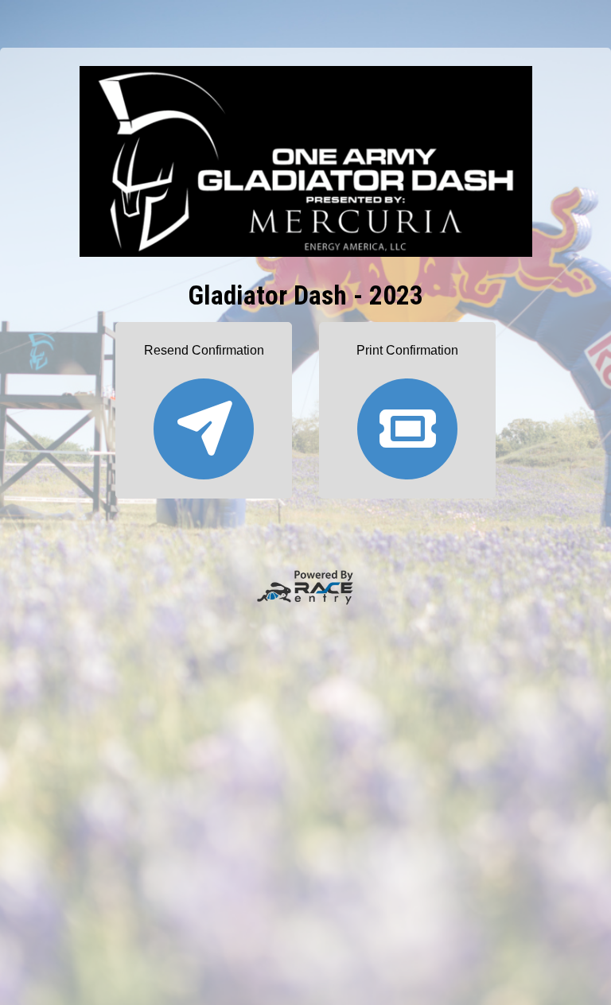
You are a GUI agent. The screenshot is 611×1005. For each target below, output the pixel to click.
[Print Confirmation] (407, 421)
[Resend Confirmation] (203, 421)
